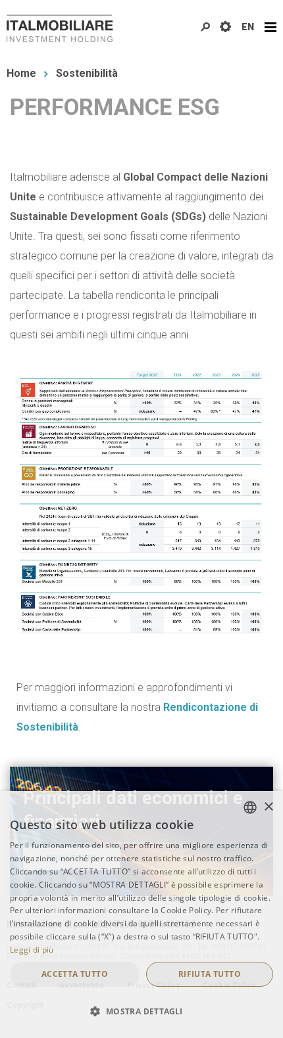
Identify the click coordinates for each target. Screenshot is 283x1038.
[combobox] (250, 807)
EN (248, 27)
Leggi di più (32, 949)
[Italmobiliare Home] (60, 28)
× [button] (268, 807)
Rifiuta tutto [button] (209, 974)
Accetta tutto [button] (74, 974)
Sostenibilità (87, 73)
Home (21, 73)
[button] (141, 1012)
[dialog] (141, 914)
